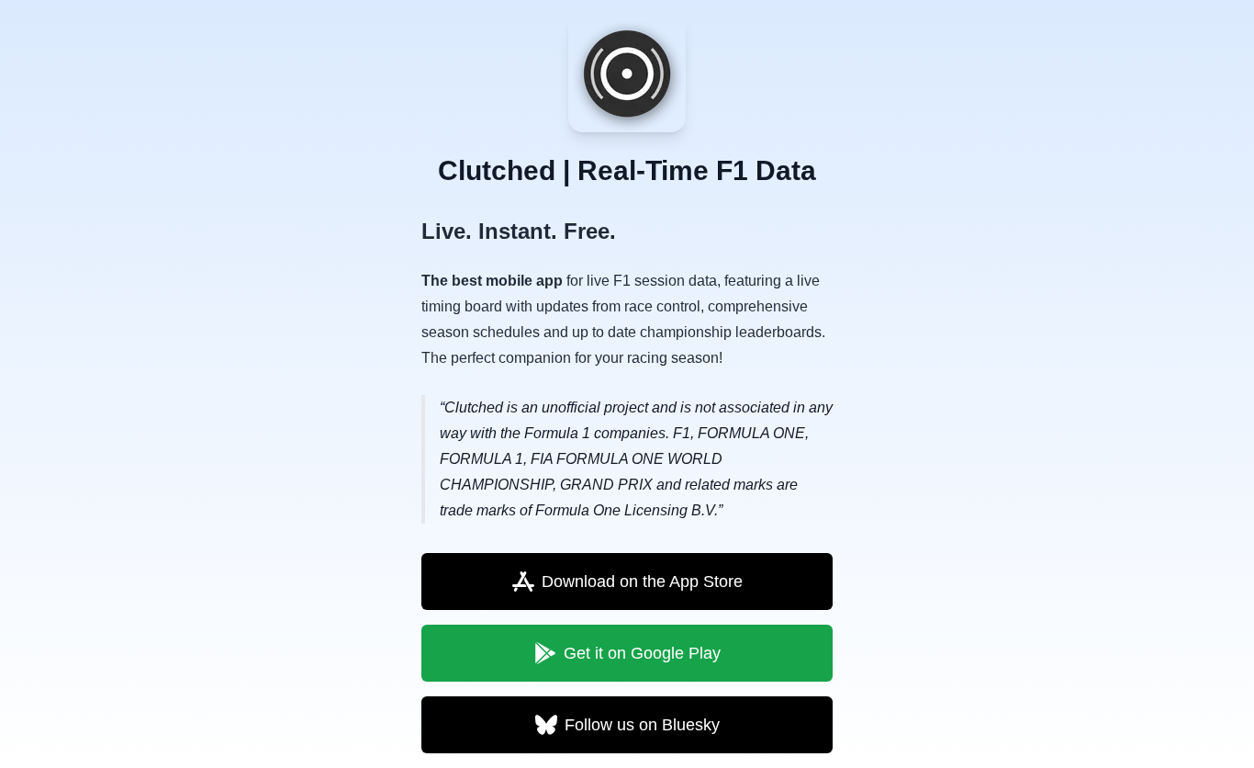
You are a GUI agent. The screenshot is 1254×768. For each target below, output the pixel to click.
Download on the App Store (642, 581)
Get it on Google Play (642, 653)
